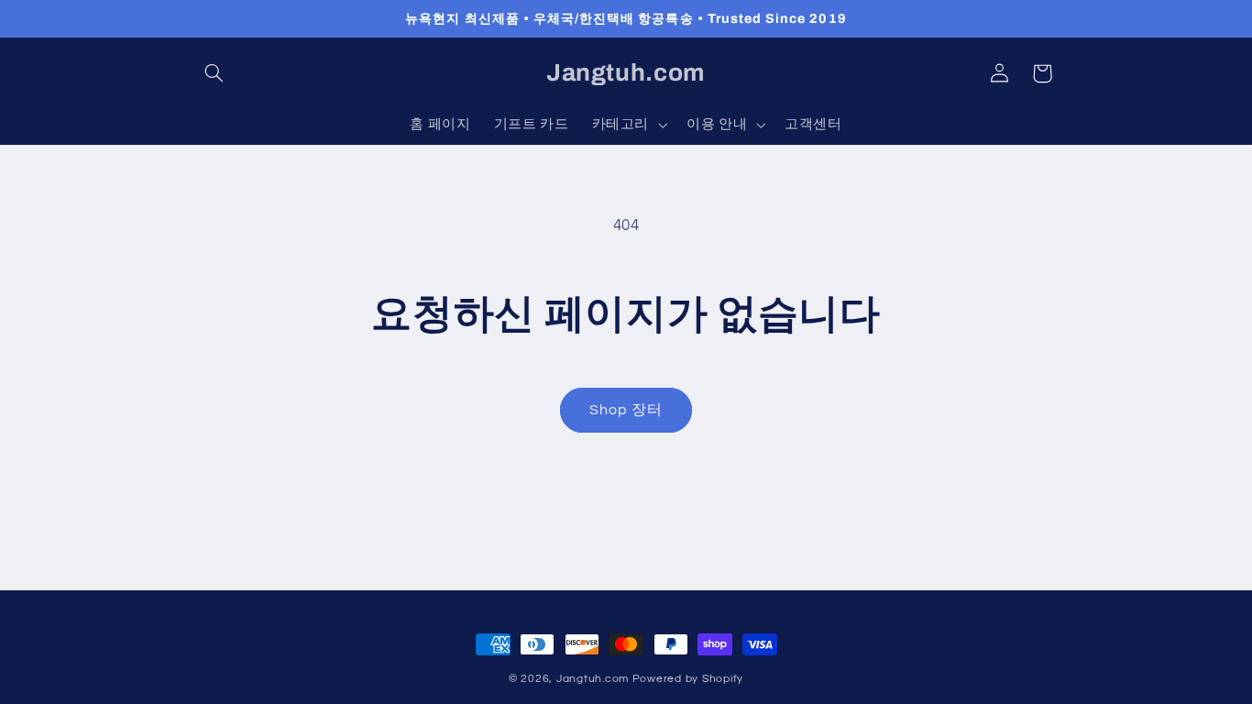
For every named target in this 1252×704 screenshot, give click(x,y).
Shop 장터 (626, 409)
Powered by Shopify (687, 679)
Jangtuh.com (592, 679)
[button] (214, 73)
